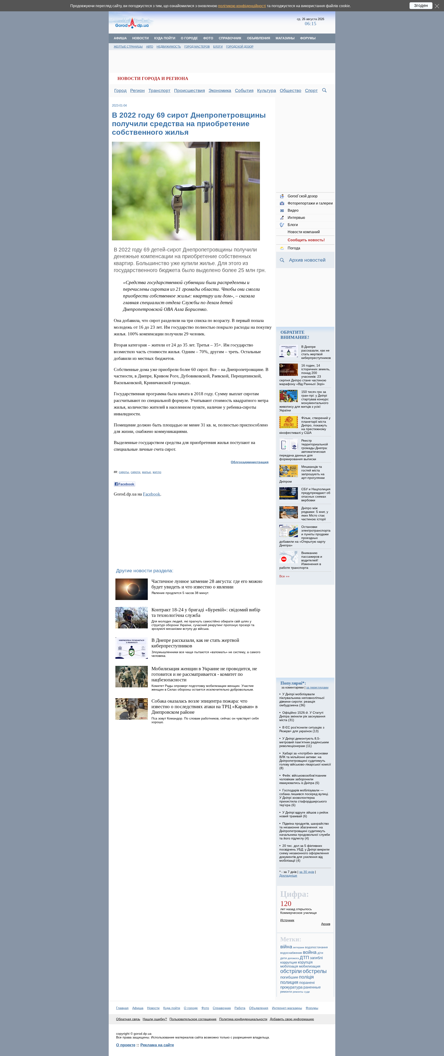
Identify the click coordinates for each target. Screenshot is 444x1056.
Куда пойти (164, 38)
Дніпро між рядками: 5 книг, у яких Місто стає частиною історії (314, 513)
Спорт (311, 90)
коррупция (288, 962)
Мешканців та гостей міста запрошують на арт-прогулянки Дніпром (301, 474)
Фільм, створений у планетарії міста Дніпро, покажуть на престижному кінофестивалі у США (304, 425)
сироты (124, 472)
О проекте (125, 1045)
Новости (140, 38)
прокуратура (291, 987)
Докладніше (288, 875)
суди (307, 991)
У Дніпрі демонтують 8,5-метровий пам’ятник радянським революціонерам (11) (304, 742)
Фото (208, 38)
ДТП (304, 957)
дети (283, 958)
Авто (149, 46)
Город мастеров (197, 46)
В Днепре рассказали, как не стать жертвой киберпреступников (316, 352)
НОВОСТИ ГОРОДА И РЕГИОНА (152, 78)
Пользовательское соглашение (193, 1019)
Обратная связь (128, 1019)
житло (157, 472)
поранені (307, 982)
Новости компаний (304, 232)
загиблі (316, 958)
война (310, 952)
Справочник (230, 38)
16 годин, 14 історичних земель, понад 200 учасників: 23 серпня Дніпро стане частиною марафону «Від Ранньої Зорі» (304, 375)
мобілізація (289, 966)
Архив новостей (307, 260)
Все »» (284, 576)
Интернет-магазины (287, 1008)
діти (320, 953)
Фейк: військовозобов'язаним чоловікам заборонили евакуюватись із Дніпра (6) (302, 779)
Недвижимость (169, 46)
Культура (266, 90)
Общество (290, 90)
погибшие (289, 977)
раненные (312, 987)
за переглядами (317, 687)
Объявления (258, 38)
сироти (135, 472)
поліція (306, 976)
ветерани (298, 947)
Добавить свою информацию (292, 1019)
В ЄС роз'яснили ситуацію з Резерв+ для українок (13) (301, 729)
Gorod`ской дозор (303, 196)
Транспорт (159, 90)
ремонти (286, 991)
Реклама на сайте (157, 1045)
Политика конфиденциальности (243, 1019)
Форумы (308, 38)
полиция (289, 982)
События (244, 90)
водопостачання (316, 947)
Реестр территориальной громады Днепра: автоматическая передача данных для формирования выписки (303, 450)
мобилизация (309, 966)
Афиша (120, 38)
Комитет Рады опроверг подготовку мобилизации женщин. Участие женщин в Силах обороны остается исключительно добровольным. (202, 687)
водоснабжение (291, 953)
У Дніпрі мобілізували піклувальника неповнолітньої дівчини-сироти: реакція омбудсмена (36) (301, 699)
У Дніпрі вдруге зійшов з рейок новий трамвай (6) (303, 814)
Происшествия (189, 90)
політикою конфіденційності (242, 6)
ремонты (298, 991)
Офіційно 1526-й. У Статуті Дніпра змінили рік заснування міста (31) (302, 716)
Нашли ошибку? (155, 1019)
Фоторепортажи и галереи (310, 203)
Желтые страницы (128, 46)
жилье (146, 472)
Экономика (220, 90)
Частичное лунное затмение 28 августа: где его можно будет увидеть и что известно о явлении (206, 584)
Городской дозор (239, 46)
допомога (293, 958)
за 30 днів (306, 872)
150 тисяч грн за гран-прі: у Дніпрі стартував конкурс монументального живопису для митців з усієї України (303, 401)
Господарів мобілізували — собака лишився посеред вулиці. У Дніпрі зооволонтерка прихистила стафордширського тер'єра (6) (304, 797)
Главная (122, 1008)
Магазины (285, 38)
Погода (294, 248)
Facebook (151, 494)
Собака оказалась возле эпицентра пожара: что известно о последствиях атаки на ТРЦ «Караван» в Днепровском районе (204, 706)
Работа (239, 1008)
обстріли (291, 971)
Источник (287, 920)
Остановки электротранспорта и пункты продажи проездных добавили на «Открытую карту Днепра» (304, 536)
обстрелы (315, 971)
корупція (305, 962)
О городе (189, 38)
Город (120, 90)
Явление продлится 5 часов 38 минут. (180, 593)
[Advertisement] (226, 22)
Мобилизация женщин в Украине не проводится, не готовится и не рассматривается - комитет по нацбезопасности (204, 674)
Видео (293, 210)
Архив (325, 924)
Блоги (218, 46)
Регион (137, 90)
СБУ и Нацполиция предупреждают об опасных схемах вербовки (315, 494)
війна (286, 946)
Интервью (296, 218)
